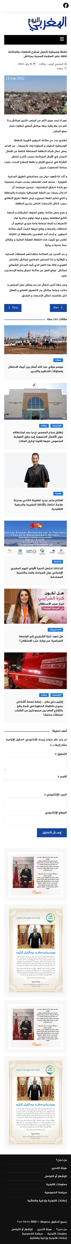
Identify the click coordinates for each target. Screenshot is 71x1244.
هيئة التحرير (59, 1168)
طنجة (58, 494)
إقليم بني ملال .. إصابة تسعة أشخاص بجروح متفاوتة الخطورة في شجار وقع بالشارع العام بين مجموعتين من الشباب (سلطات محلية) (39, 708)
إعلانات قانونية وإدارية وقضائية (47, 1201)
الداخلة (57, 562)
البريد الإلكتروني (55, 794)
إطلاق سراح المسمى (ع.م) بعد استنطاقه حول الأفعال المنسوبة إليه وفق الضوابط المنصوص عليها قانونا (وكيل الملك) (38, 437)
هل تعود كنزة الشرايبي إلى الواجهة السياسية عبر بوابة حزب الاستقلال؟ (41, 638)
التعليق (61, 754)
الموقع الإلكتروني (56, 812)
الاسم (62, 776)
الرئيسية (56, 426)
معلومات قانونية (56, 1184)
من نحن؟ (61, 1160)
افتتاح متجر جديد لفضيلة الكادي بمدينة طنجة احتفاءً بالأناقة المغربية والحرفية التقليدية (38, 505)
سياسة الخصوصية (55, 1193)
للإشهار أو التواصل (56, 1176)
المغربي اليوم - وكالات (51, 64)
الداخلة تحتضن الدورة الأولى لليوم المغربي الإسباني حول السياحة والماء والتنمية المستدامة (37, 573)
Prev (56, 307)
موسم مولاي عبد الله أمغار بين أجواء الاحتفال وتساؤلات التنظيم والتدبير (35, 369)
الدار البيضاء (55, 630)
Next (15, 307)
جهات (60, 69)
